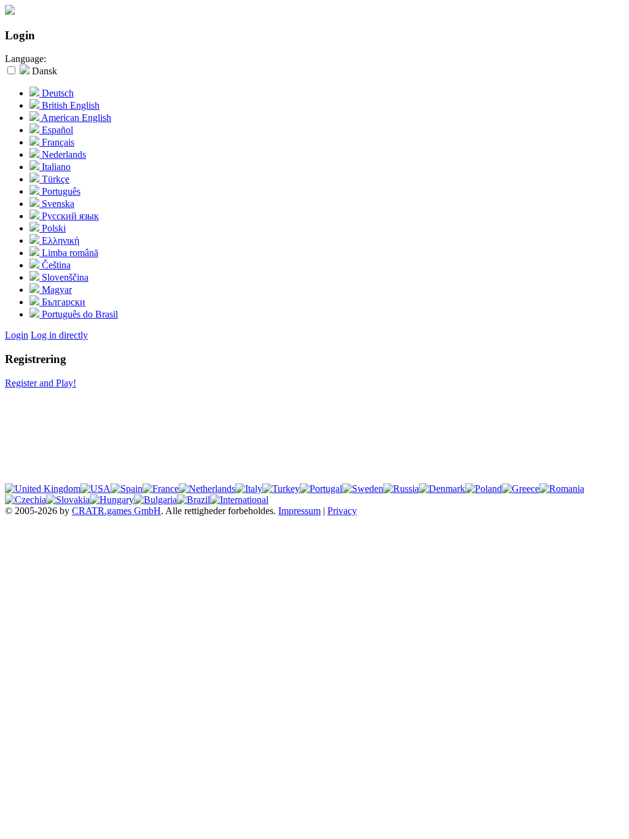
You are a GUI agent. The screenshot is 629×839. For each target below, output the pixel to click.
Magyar (55, 289)
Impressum (299, 510)
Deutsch (56, 93)
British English (69, 105)
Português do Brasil (78, 314)
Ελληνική (59, 240)
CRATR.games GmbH (116, 510)
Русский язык (69, 216)
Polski (52, 228)
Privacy (342, 510)
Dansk (43, 71)
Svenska (56, 203)
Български (62, 302)
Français (56, 142)
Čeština (55, 265)
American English (75, 117)
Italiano (55, 167)
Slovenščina (63, 277)
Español (56, 130)
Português (59, 191)
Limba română (68, 253)
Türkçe (54, 179)
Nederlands (62, 154)
